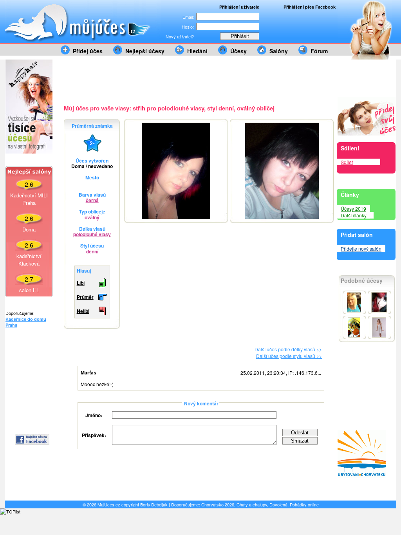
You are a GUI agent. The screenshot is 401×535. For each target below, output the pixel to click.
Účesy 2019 (353, 208)
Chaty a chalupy (252, 504)
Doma (29, 229)
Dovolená (278, 504)
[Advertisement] (28, 381)
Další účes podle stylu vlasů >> (289, 355)
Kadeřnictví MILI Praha (29, 199)
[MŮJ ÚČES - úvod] (83, 41)
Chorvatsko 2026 (217, 504)
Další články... (355, 215)
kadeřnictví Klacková (29, 259)
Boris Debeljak (154, 504)
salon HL (29, 290)
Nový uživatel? (180, 36)
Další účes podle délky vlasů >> (288, 349)
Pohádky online (304, 504)
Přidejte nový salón (361, 248)
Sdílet (347, 162)
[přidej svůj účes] (367, 133)
